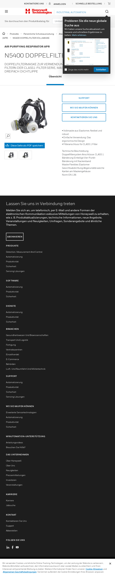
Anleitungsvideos (14, 442)
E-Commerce (12, 359)
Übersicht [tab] (55, 76)
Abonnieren (14, 236)
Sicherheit (11, 266)
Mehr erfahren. (79, 35)
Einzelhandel (12, 354)
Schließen (101, 69)
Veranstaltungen (14, 484)
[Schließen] (110, 563)
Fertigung (11, 344)
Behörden (11, 364)
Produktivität (12, 261)
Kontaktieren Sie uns (16, 521)
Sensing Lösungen (15, 271)
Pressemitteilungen (15, 475)
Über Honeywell (13, 460)
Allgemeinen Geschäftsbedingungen (20, 572)
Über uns (10, 465)
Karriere (10, 500)
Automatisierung (14, 256)
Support (84, 98)
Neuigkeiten (12, 470)
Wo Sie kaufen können (84, 107)
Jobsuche (10, 505)
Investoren (11, 480)
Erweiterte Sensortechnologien (21, 412)
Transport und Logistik (17, 340)
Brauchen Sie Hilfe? (15, 447)
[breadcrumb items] (4, 33)
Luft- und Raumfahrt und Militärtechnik (25, 369)
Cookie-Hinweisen (94, 569)
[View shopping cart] (109, 3)
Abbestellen (12, 530)
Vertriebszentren (14, 349)
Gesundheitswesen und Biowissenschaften (27, 335)
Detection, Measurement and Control (24, 252)
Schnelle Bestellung (89, 3)
